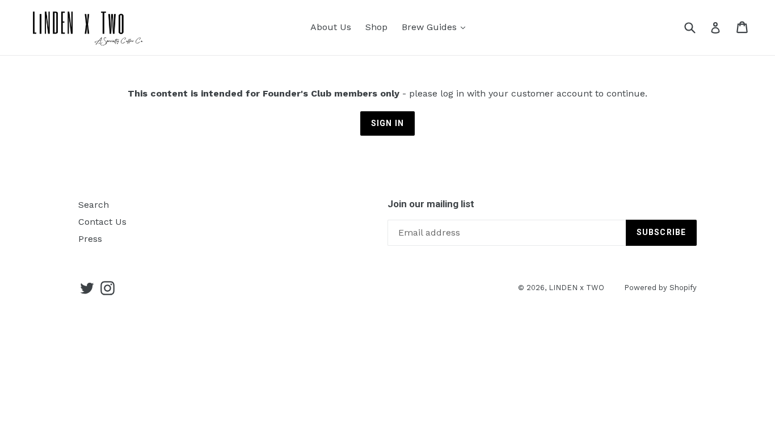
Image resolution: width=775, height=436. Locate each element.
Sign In (387, 123)
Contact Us (102, 221)
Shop (376, 27)
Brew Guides (431, 27)
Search (93, 204)
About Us (330, 27)
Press (90, 238)
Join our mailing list (430, 203)
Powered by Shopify (660, 287)
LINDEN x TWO (576, 287)
